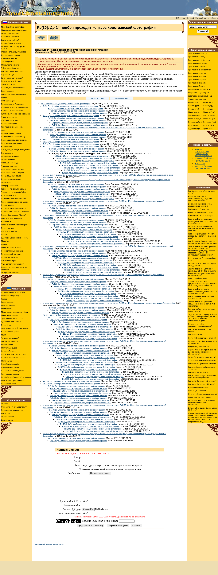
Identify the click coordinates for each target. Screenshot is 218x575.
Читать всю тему (97, 98)
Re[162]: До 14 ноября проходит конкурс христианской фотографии (84, 419)
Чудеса (4, 244)
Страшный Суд (7, 75)
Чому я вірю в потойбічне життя (14, 328)
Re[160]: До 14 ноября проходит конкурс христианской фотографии (80, 415)
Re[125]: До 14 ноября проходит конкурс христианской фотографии (82, 353)
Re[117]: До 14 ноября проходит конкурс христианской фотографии (86, 332)
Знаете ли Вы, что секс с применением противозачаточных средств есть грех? (202, 291)
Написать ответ (121, 98)
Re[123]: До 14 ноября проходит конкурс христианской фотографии (78, 348)
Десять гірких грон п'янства (12, 381)
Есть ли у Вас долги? (197, 391)
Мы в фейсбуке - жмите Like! (13, 27)
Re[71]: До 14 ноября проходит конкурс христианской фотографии (94, 241)
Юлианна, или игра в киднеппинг (15, 107)
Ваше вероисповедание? (199, 387)
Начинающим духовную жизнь (14, 140)
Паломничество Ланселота (12, 104)
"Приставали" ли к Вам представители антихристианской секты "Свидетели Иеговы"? (202, 284)
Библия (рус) (193, 102)
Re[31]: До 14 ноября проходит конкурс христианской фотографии (82, 156)
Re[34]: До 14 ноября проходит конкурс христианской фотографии (88, 163)
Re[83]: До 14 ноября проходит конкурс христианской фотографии (92, 270)
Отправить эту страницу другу (14, 407)
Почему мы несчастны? (11, 37)
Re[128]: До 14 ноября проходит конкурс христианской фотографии (88, 360)
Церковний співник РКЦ (11, 322)
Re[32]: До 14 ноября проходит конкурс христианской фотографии (84, 158)
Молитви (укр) (209, 112)
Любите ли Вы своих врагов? (200, 397)
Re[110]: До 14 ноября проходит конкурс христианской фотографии (71, 315)
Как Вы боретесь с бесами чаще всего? (201, 192)
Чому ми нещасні (8, 305)
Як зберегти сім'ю (8, 384)
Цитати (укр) (208, 125)
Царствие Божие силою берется (14, 238)
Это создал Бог (7, 62)
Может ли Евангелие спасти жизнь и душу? (204, 167)
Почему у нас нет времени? (12, 88)
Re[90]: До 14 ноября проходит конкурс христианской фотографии (84, 289)
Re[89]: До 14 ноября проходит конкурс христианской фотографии (82, 286)
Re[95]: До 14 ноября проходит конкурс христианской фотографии (94, 301)
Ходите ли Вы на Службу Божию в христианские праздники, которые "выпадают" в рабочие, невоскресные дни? (202, 318)
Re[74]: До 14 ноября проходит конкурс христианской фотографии (76, 251)
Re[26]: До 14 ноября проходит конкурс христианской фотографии (76, 132)
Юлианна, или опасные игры (13, 111)
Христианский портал (18, 22)
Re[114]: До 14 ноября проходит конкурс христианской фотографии (80, 322)
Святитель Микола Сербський (14, 354)
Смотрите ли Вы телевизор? (200, 216)
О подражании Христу (10, 55)
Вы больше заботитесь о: (199, 209)
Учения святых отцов (197, 99)
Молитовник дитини (9, 315)
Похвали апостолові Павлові (13, 358)
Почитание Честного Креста (13, 173)
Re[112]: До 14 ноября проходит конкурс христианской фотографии (76, 317)
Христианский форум (197, 57)
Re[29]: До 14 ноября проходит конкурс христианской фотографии (78, 137)
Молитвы (5, 241)
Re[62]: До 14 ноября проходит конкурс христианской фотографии (76, 220)
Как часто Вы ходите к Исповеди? (202, 381)
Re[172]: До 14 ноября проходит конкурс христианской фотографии (78, 441)
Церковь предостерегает (11, 133)
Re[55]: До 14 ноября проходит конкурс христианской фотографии (71, 142)
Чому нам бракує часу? (10, 296)
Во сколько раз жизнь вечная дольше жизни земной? (200, 205)
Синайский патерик (9, 257)
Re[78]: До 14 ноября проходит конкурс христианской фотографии (84, 260)
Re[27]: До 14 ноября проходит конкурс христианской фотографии (78, 135)
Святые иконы (7, 153)
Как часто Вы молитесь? (198, 372)
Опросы (4, 404)
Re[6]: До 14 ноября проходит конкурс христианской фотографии (75, 109)
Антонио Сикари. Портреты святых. (13, 48)
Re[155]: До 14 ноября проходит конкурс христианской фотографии (80, 400)
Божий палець (7, 345)
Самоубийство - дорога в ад (13, 137)
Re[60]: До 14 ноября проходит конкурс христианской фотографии (82, 213)
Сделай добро (194, 129)
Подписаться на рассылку (12, 410)
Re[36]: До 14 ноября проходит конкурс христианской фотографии (92, 168)
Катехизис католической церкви (14, 225)
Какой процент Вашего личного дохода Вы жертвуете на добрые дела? (202, 236)
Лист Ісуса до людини (10, 374)
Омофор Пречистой (9, 186)
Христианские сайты (197, 73)
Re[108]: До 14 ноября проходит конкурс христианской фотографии (80, 313)
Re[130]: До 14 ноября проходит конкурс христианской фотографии (90, 372)
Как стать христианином (11, 218)
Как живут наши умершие (12, 71)
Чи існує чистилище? (10, 338)
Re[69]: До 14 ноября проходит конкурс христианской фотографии (90, 237)
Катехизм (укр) (209, 119)
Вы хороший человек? (197, 278)
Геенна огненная (8, 205)
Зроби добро (208, 129)
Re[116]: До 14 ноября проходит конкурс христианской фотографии (84, 327)
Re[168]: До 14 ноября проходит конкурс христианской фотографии (95, 431)
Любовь (4, 98)
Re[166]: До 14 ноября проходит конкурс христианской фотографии (92, 429)
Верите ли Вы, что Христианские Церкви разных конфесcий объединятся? (202, 352)
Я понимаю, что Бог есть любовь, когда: (202, 259)
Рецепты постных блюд (11, 248)
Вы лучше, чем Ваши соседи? (200, 212)
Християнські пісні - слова (12, 319)
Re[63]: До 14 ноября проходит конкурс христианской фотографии (78, 222)
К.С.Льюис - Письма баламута (13, 208)
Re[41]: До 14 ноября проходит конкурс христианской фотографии (82, 192)
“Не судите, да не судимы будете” (15, 150)
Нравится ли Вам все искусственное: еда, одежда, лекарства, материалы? (200, 198)
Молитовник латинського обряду (15, 312)
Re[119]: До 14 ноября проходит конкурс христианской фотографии (90, 336)
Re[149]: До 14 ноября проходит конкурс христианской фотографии (71, 384)
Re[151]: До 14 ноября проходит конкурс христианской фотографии (78, 389)
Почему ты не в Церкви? (11, 81)
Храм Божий (6, 182)
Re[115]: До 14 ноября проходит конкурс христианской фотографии (82, 324)
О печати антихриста (10, 156)
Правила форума (54, 37)
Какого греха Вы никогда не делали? (199, 330)
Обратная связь (8, 417)
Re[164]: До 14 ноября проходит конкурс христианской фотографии (88, 424)
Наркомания (6, 146)
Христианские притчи (197, 80)
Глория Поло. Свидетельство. (13, 52)
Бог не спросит (7, 91)
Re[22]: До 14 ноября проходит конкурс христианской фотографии (76, 118)
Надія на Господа (8, 351)
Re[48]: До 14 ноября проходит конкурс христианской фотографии (86, 199)
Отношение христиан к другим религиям (14, 268)
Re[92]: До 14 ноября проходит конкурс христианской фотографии (88, 294)
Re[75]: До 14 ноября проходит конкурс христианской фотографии (78, 253)
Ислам (4, 235)
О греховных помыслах (11, 179)
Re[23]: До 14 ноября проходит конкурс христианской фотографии (78, 120)
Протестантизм (7, 228)
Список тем (41, 37)
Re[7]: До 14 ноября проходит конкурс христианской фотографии (77, 111)
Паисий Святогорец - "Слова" (13, 215)
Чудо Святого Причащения (12, 264)
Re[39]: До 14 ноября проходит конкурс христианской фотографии (78, 187)
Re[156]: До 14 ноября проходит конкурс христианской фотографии (82, 403)
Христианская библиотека (199, 60)
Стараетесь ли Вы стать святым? (202, 361)
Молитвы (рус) (194, 112)
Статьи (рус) (193, 106)
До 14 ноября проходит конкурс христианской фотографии (65, 104)
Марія (3, 335)
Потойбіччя (6, 325)
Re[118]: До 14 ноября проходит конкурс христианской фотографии (88, 334)
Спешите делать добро (11, 176)
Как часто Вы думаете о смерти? (202, 364)
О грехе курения (8, 160)
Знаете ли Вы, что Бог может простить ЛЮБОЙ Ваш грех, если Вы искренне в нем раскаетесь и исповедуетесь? (202, 272)
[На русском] (5, 22)
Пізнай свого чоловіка (10, 364)
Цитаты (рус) (193, 125)
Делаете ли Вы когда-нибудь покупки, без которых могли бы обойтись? (201, 228)
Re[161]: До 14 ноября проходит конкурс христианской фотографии (82, 417)
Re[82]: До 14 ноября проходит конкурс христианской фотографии (90, 268)
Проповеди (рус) (195, 122)
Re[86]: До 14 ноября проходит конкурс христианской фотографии (76, 279)
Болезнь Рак (200, 164)
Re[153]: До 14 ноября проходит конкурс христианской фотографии (82, 393)
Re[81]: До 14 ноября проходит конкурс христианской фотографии (88, 265)
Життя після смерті (9, 348)
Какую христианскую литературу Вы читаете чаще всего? (202, 377)
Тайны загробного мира (11, 68)
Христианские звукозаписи (199, 70)
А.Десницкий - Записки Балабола (15, 212)
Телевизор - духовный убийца (13, 192)
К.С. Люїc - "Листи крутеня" (12, 371)
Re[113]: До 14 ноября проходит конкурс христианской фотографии (78, 320)
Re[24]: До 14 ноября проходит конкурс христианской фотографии (80, 123)
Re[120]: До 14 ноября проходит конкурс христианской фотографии (88, 339)
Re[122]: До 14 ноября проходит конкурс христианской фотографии (76, 346)
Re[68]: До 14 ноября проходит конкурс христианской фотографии (88, 234)
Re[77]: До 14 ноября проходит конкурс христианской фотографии (82, 258)
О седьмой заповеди (10, 163)
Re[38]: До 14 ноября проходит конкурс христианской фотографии (76, 184)
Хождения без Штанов (204, 158)
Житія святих (6, 361)
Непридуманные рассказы (12, 251)
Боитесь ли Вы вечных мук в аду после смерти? (201, 310)
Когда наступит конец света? (200, 347)
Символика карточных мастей (13, 199)
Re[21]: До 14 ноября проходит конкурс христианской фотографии (71, 116)
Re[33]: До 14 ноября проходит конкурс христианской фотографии (86, 161)
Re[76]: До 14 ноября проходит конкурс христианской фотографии (80, 256)
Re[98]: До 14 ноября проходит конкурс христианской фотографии (76, 308)
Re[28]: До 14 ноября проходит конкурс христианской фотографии (76, 149)
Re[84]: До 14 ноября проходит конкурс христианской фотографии (94, 272)
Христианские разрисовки (12, 127)
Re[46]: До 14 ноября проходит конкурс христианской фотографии (82, 194)
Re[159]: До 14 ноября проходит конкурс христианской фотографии (78, 412)
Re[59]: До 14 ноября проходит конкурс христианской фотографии (80, 211)
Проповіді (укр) (209, 122)
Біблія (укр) (208, 102)
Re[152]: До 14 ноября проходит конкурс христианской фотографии (80, 391)
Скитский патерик (8, 261)
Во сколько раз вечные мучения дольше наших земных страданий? (201, 403)
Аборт (3, 130)
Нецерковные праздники (11, 143)
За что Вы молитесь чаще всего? (202, 357)
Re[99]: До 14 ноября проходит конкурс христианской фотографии (78, 310)
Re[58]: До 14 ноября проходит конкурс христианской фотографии (78, 208)
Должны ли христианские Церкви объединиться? (202, 265)
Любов (4, 299)
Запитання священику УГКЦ (200, 96)
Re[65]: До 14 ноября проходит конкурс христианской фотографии (82, 227)
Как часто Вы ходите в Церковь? (201, 384)
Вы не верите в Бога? (10, 40)
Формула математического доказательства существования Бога (203, 152)
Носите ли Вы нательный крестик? (203, 394)
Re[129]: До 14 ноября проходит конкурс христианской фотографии (88, 370)
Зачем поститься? (8, 84)
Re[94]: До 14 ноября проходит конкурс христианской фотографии (92, 298)
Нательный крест (8, 195)
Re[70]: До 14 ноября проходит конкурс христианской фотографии (92, 239)
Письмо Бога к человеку (11, 43)
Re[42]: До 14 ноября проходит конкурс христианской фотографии (71, 139)
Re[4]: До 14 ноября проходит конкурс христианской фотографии (70, 106)
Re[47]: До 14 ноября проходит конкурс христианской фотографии (84, 196)
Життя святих (209, 115)
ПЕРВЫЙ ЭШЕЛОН (203, 161)
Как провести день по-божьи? (13, 189)
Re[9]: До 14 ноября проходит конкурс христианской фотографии (79, 113)
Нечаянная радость (9, 124)
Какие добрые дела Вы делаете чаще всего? (201, 368)
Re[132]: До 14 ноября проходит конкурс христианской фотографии (95, 377)
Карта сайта (6, 413)
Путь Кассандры (8, 101)
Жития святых (194, 115)
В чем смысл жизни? (9, 58)
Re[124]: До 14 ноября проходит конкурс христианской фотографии (80, 351)
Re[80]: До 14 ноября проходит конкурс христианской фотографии (86, 263)
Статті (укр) (208, 106)
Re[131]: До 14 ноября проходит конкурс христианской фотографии (92, 374)
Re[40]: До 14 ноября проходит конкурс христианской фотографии (80, 189)
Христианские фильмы (197, 63)
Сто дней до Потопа (9, 120)
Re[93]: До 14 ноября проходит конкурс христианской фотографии (90, 296)
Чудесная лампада (9, 166)
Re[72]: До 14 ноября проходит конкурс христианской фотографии (97, 244)
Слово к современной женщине (14, 202)
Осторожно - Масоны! (10, 273)
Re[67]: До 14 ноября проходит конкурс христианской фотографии (86, 232)
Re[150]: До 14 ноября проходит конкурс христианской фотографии (76, 386)
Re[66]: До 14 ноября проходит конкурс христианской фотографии (84, 230)
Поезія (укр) (208, 109)
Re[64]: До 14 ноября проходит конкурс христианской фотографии (80, 225)
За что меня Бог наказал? (12, 78)
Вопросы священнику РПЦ (199, 89)
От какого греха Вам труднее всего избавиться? (202, 342)
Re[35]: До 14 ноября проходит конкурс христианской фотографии (90, 165)
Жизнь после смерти (10, 65)
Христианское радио (197, 76)
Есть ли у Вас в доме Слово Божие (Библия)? (202, 409)
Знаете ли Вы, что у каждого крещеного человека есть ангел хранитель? (201, 304)
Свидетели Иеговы (9, 231)
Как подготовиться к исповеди (13, 94)
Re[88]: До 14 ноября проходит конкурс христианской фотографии (80, 284)
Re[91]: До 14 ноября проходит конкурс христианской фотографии (86, 291)
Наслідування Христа (10, 332)
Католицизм (6, 222)
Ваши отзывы (7, 420)
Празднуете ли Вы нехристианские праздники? (200, 325)
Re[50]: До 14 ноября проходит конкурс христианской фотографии (76, 206)
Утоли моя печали (9, 117)
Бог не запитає (7, 302)
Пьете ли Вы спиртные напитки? (202, 338)
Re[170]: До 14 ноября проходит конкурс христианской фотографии (76, 438)
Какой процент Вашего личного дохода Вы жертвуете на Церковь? (203, 242)
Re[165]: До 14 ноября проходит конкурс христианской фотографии (90, 427)
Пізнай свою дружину (10, 367)
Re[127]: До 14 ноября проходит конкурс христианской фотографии (86, 358)
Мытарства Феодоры (10, 33)
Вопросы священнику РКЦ (199, 93)
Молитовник (6, 309)
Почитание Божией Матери (12, 169)
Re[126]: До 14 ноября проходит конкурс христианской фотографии (84, 355)
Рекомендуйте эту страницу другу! (49, 544)
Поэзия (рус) (193, 109)
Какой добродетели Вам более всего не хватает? (201, 297)
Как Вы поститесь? (196, 335)
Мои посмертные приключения (14, 30)
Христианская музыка (197, 67)
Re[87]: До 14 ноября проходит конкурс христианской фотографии (78, 282)
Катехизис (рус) (194, 119)
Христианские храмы (197, 83)
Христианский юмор (196, 86)
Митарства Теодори (9, 341)
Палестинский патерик (10, 254)
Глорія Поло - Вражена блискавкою (16, 377)
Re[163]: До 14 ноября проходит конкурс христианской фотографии (86, 422)
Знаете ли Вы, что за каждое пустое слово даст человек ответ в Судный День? (202, 221)
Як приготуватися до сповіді (13, 292)
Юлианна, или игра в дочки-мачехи (15, 114)
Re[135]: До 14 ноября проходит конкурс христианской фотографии (71, 381)
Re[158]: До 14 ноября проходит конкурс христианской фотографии (76, 410)
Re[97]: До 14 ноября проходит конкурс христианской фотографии (109, 303)
